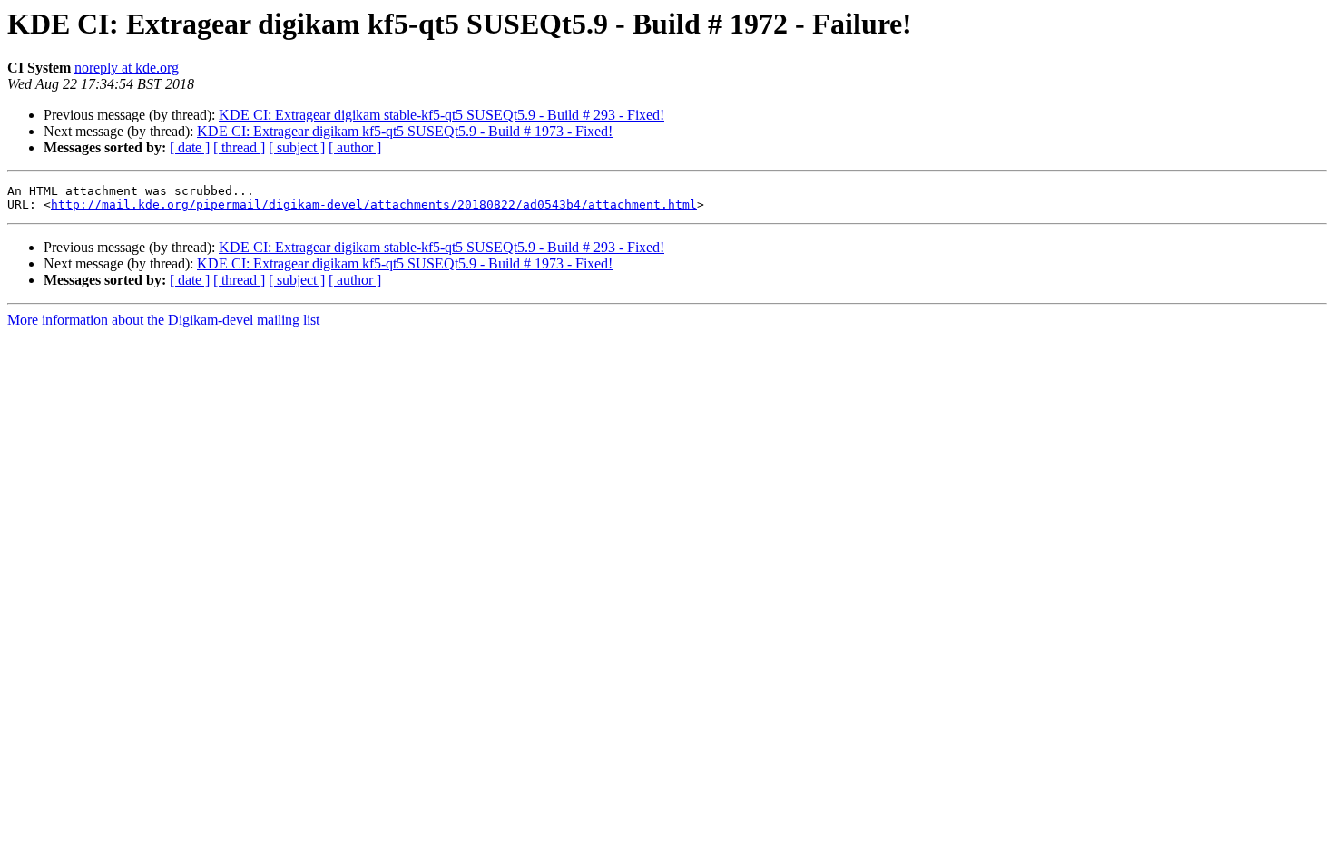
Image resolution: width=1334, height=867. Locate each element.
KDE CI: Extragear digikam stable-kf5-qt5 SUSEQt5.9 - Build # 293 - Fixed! (441, 114)
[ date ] (190, 147)
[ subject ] (297, 147)
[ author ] (355, 147)
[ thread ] (239, 147)
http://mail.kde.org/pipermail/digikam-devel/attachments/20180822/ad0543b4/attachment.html (374, 204)
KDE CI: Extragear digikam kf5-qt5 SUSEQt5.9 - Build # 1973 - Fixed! (405, 131)
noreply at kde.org (126, 67)
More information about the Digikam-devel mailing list (163, 319)
